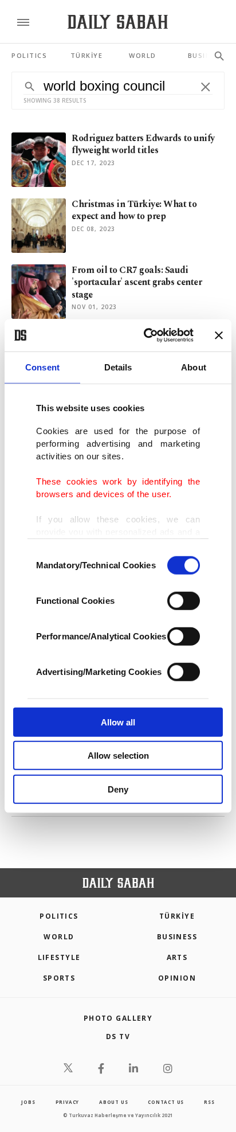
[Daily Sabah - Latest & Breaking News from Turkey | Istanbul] (118, 22)
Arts (177, 957)
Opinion (177, 978)
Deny (118, 789)
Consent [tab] (42, 367)
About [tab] (193, 367)
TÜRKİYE (177, 916)
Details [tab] (118, 367)
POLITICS (59, 916)
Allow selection (118, 755)
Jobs (28, 1102)
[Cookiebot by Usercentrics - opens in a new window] (146, 335)
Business (177, 937)
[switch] (183, 600)
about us (113, 1102)
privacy (68, 1102)
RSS (209, 1102)
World (59, 937)
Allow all (118, 722)
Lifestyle (59, 957)
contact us (166, 1102)
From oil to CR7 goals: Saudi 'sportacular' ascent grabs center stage (137, 282)
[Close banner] (219, 335)
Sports (59, 978)
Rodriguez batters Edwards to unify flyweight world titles (143, 144)
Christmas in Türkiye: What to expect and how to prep (134, 210)
